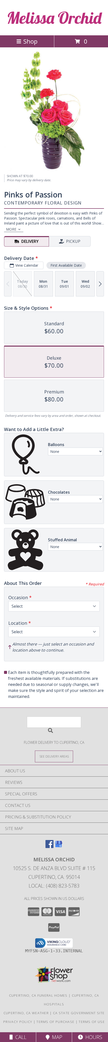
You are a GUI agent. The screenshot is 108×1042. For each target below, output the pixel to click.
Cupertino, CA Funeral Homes (38, 995)
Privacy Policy (17, 1021)
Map (55, 1037)
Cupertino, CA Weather (26, 1013)
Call (19, 1037)
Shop (30, 41)
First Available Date (66, 265)
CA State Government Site (78, 1013)
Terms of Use (92, 1021)
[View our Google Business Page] (59, 846)
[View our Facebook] (49, 846)
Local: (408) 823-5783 (54, 885)
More (11, 229)
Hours (92, 1037)
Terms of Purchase (55, 1021)
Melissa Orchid (54, 18)
